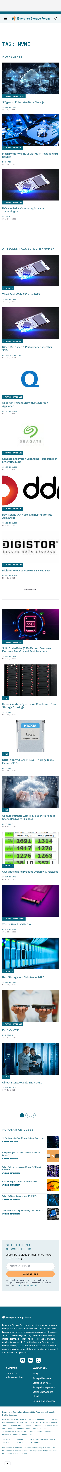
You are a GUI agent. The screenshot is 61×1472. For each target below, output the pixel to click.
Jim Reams (7, 1035)
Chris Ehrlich (9, 411)
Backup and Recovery (44, 1401)
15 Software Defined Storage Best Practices (23, 1138)
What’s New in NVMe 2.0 (16, 924)
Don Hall (7, 162)
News (35, 1373)
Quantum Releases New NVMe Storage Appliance (25, 404)
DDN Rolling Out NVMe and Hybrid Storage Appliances (27, 516)
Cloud (36, 1396)
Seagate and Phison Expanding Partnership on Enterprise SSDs (29, 460)
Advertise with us (15, 1377)
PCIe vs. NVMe (10, 1030)
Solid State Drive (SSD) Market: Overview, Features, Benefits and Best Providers (26, 650)
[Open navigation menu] (5, 18)
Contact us (11, 1373)
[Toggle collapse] (7, 1463)
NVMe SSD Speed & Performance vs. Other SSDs (27, 349)
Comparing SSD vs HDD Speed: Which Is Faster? (21, 1154)
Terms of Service (6, 1440)
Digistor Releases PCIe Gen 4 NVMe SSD (26, 570)
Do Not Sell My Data (36, 1453)
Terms (20, 1285)
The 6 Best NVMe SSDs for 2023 (21, 294)
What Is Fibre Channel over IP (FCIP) (19, 1196)
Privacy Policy (32, 1285)
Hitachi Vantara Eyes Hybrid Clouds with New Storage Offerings (29, 706)
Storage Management (11, 1185)
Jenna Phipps (9, 107)
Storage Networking (11, 1173)
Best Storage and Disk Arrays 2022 (23, 977)
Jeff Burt (7, 712)
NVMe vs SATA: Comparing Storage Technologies (23, 210)
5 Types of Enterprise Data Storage (23, 102)
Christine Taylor (11, 355)
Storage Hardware (10, 1159)
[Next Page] (39, 1115)
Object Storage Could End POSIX (22, 1082)
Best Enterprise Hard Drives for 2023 (19, 1181)
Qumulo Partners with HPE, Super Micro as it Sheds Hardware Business (28, 817)
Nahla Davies (9, 929)
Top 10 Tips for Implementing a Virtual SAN (22, 1210)
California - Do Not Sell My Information (43, 1440)
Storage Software (10, 1142)
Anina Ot (7, 217)
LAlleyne (7, 768)
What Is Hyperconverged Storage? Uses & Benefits (22, 1168)
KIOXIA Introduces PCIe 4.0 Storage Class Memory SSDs (28, 761)
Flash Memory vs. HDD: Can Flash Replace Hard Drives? (30, 155)
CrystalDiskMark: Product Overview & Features (30, 871)
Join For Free (30, 1273)
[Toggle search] (56, 18)
